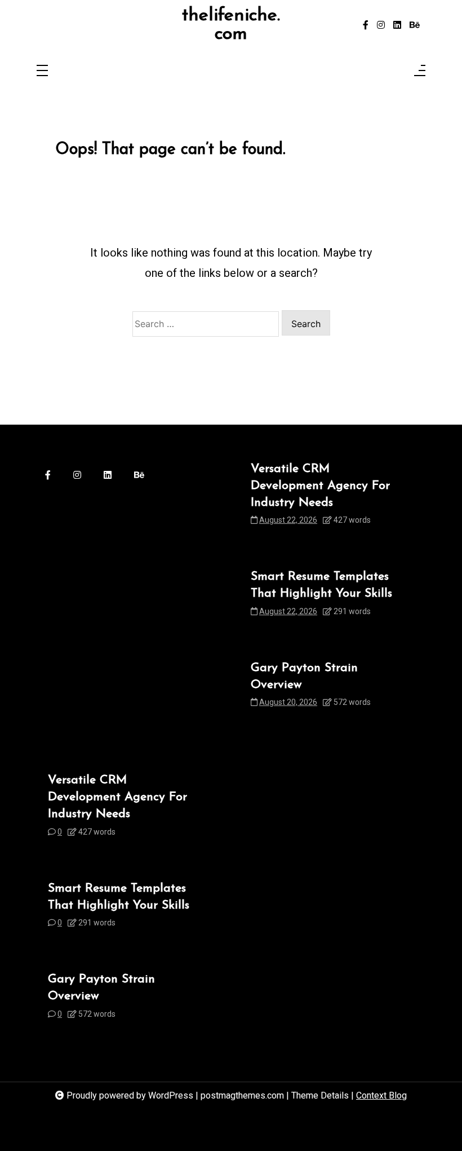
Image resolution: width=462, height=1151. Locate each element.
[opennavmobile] (419, 71)
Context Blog (381, 1095)
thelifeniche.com (231, 25)
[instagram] (381, 25)
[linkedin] (397, 25)
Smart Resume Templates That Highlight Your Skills (321, 585)
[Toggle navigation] (42, 71)
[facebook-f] (365, 25)
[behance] (415, 25)
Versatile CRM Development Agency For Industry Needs (320, 486)
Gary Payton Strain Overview (304, 676)
